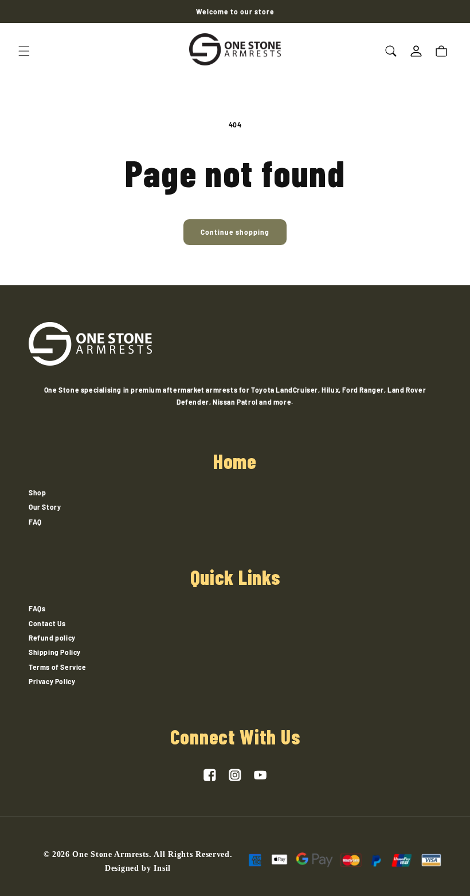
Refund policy (52, 638)
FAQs (37, 608)
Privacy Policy (52, 681)
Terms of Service (58, 667)
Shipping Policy (55, 652)
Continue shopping (235, 232)
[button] (24, 51)
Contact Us (47, 623)
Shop (37, 492)
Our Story (45, 507)
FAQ (35, 522)
